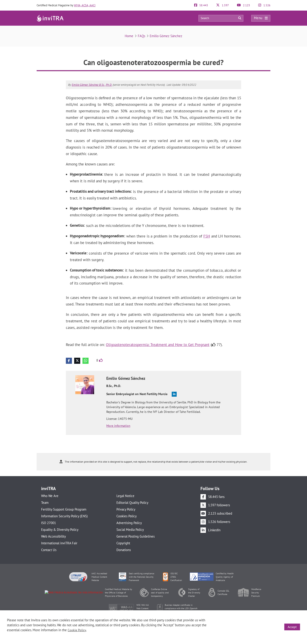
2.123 (246, 5)
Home (129, 36)
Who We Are (49, 496)
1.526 (266, 5)
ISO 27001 (48, 523)
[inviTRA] (50, 18)
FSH (206, 236)
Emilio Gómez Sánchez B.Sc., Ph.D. (92, 85)
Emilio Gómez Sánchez (166, 36)
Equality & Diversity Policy (59, 529)
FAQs (141, 36)
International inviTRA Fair (59, 543)
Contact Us (48, 550)
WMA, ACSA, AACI (85, 5)
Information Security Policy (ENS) (64, 516)
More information (118, 426)
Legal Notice (125, 496)
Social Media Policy (130, 529)
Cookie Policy (77, 630)
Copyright (123, 543)
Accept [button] (292, 627)
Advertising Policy (129, 523)
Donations (123, 550)
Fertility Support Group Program (63, 509)
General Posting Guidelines (135, 536)
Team (45, 502)
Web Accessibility (53, 536)
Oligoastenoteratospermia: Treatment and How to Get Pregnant (157, 344)
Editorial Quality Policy (132, 502)
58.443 (203, 5)
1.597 (225, 5)
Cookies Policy (126, 516)
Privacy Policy (125, 509)
